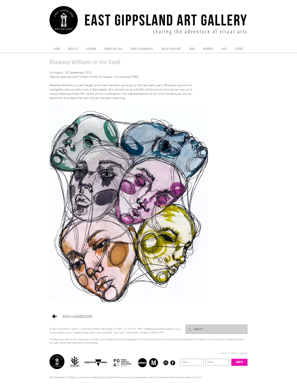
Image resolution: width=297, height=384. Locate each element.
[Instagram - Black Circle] (165, 362)
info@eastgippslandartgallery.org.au (162, 329)
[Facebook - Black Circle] (172, 362)
